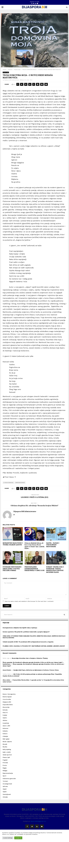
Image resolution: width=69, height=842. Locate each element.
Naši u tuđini (7, 752)
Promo (5, 765)
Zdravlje (5, 797)
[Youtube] (42, 826)
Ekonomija (6, 707)
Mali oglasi (6, 739)
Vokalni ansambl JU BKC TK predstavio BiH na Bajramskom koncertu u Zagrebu (28, 642)
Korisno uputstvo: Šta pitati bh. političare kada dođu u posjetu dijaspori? (26, 632)
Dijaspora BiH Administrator (11, 80)
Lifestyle (5, 736)
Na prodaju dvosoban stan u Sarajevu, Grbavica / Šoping (30, 658)
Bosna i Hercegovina (9, 694)
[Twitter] (32, 826)
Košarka (5, 731)
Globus (5, 720)
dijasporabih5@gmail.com (38, 821)
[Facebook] (27, 826)
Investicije (6, 723)
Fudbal (5, 715)
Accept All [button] (18, 838)
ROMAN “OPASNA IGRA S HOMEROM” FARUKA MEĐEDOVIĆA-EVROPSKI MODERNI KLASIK (55, 569)
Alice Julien (6, 680)
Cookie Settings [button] (7, 838)
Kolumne (5, 728)
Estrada (5, 710)
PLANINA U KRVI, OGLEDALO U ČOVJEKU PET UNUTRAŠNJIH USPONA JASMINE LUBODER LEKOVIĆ (34, 646)
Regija (4, 768)
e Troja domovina (8, 482)
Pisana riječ (5, 72)
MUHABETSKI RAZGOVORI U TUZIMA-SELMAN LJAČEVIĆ (13, 544)
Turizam (5, 781)
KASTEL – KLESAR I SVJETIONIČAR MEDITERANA (52, 544)
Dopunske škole (8, 704)
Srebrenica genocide (9, 778)
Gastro (5, 717)
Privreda (5, 762)
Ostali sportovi (7, 754)
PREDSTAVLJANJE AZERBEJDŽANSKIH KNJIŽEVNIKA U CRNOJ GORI (34, 568)
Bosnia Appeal (7, 696)
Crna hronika (7, 699)
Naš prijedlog (7, 749)
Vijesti (4, 789)
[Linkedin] (37, 826)
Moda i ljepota (7, 741)
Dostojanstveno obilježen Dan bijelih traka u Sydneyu (20, 627)
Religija (5, 770)
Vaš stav (5, 786)
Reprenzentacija (8, 773)
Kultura (5, 733)
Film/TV (5, 712)
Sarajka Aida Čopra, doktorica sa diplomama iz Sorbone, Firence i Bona (36, 670)
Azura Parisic (7, 670)
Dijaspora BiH (7, 702)
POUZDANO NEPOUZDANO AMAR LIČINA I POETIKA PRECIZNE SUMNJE (12, 568)
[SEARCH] (64, 614)
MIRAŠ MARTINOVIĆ (20, 482)
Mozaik (5, 744)
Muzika (5, 747)
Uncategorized (7, 783)
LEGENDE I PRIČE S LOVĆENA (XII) (34, 497)
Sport (4, 776)
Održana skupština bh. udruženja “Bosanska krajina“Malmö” (34, 505)
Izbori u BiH (6, 725)
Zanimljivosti (7, 794)
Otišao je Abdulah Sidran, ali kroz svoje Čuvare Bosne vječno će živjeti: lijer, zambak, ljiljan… (34, 545)
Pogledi (5, 760)
